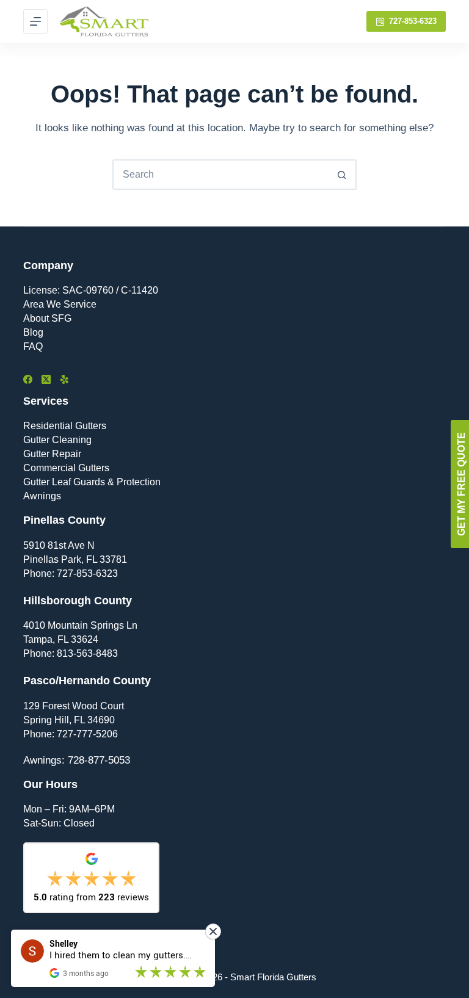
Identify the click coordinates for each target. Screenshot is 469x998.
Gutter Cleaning (57, 440)
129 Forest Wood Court (73, 706)
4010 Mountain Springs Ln (80, 625)
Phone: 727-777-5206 (70, 734)
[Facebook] (27, 379)
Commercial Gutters (66, 468)
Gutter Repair (52, 454)
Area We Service (59, 304)
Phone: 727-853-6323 (70, 573)
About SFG (47, 318)
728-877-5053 (99, 760)
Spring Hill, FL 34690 (69, 720)
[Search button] (341, 175)
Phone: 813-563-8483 (70, 653)
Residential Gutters (64, 426)
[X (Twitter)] (46, 379)
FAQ (33, 346)
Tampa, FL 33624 (60, 639)
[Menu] (35, 21)
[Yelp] (64, 379)
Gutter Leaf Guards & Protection (92, 482)
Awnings (42, 496)
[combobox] (220, 174)
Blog (33, 332)
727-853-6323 (413, 21)
